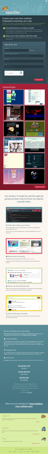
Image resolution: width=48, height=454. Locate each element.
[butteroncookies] (13, 176)
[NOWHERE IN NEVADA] (13, 113)
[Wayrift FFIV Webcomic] (13, 144)
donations (34, 335)
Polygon (29, 392)
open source (22, 449)
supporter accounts (27, 335)
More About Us (36, 434)
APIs (19, 354)
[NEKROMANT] (34, 176)
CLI (18, 451)
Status (28, 451)
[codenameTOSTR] (13, 129)
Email (5, 64)
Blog (21, 451)
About (10, 451)
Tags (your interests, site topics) (11, 53)
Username (6, 48)
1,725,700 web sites (19, 23)
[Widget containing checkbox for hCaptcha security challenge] (22, 73)
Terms (32, 451)
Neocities (16, 449)
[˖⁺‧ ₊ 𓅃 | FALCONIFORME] (34, 160)
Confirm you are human (9, 69)
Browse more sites (40, 187)
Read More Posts (35, 443)
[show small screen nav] (46, 1)
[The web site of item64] (13, 97)
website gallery (31, 258)
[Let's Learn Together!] (13, 160)
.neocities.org (31, 50)
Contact (37, 451)
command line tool (19, 31)
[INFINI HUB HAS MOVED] (34, 144)
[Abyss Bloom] (34, 97)
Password (6, 59)
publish (6, 360)
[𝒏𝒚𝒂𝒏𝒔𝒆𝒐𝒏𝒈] (34, 113)
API (24, 451)
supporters (33, 418)
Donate (37, 421)
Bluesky (30, 449)
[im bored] (34, 129)
